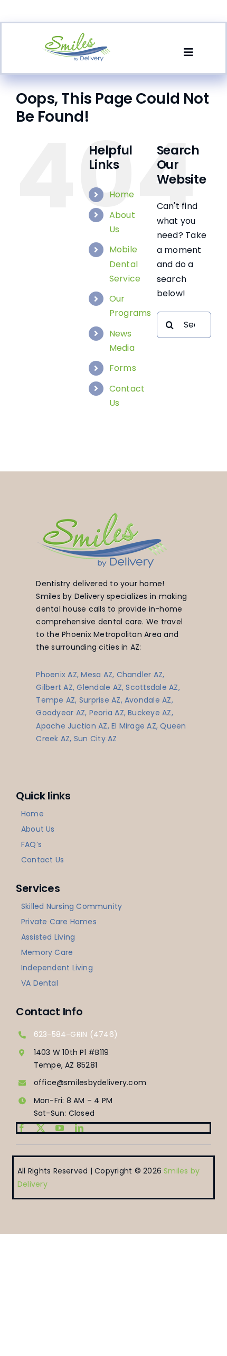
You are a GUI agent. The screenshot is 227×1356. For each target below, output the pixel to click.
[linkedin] (79, 1128)
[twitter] (40, 1128)
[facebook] (21, 1128)
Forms (122, 368)
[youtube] (59, 1128)
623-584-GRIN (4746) (76, 1034)
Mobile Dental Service (125, 263)
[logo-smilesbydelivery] (76, 36)
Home (122, 194)
